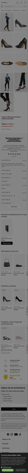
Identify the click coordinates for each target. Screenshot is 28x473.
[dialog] (14, 236)
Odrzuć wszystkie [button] (20, 470)
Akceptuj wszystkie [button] (7, 470)
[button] (14, 467)
